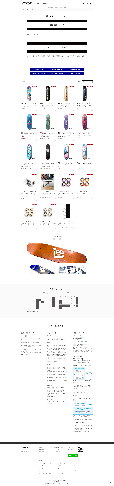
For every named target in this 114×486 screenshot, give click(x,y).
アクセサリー (76, 465)
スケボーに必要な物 (38, 69)
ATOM (57, 453)
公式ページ (77, 392)
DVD (58, 468)
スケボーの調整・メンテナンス (57, 73)
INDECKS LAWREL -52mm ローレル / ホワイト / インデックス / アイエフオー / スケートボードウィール (48, 223)
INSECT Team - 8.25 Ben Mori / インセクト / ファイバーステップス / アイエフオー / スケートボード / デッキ (84, 134)
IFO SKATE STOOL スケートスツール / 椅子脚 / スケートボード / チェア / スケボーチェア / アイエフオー (48, 193)
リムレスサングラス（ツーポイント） (63, 470)
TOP (23, 9)
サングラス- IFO (42, 468)
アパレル (76, 468)
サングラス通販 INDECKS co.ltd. (57, 483)
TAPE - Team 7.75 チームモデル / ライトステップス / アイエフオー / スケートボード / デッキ (66, 105)
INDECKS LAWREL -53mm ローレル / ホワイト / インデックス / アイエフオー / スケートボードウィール (29, 223)
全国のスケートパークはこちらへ (33, 34)
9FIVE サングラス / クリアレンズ (45, 463)
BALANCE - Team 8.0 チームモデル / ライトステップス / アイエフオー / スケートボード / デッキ (84, 105)
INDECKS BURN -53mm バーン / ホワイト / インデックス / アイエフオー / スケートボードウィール (66, 193)
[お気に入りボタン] (36, 110)
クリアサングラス (60, 473)
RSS (54, 453)
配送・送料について (42, 449)
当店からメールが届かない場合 (44, 470)
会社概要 (40, 447)
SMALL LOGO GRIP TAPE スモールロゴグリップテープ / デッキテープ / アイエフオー (66, 223)
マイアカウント (71, 447)
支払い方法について (42, 453)
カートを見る (70, 453)
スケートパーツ (59, 465)
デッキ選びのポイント (57, 69)
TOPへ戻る (57, 443)
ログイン (69, 451)
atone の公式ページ (79, 431)
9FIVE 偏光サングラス (78, 470)
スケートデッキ (42, 465)
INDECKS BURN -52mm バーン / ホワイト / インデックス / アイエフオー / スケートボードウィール (84, 193)
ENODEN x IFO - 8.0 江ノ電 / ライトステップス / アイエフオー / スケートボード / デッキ (29, 105)
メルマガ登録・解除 (57, 451)
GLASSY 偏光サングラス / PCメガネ (63, 463)
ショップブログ (56, 449)
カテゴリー (37, 3)
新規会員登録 (70, 449)
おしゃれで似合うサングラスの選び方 (45, 473)
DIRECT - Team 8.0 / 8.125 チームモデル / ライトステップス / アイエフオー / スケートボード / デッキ (48, 105)
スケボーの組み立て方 (75, 69)
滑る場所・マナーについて (31, 9)
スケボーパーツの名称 (75, 73)
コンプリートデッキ (77, 463)
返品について (41, 451)
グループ (44, 3)
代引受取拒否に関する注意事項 (59, 447)
